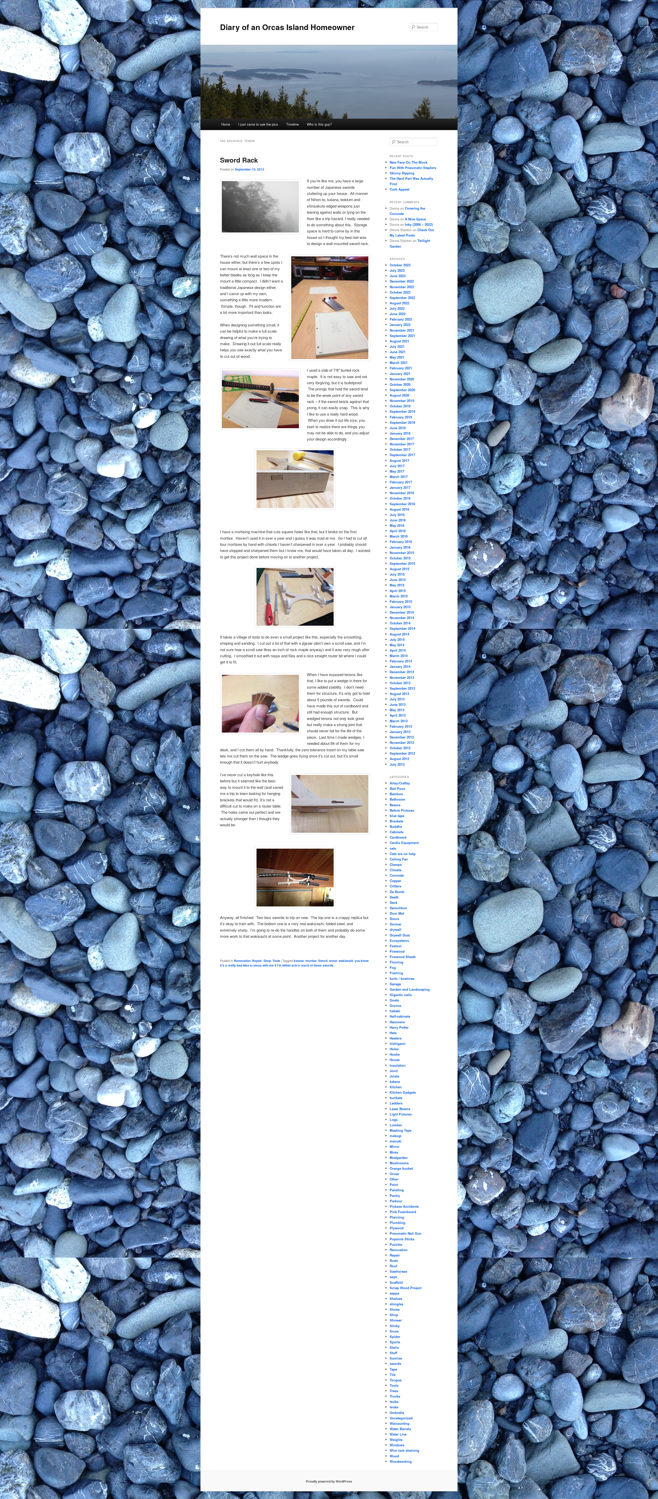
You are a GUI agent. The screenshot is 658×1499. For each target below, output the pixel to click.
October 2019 (400, 406)
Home (225, 124)
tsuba (394, 1401)
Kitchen (396, 1086)
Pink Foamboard (403, 1211)
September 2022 (402, 297)
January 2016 (400, 547)
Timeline (292, 124)
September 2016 (402, 503)
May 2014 (397, 644)
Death (394, 897)
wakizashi (346, 960)
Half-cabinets (400, 1016)
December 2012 (402, 737)
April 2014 (398, 650)
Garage (395, 983)
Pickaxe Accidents (404, 1206)
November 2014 (402, 617)
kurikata (396, 1097)
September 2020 (402, 389)
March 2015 (399, 596)
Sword (322, 960)
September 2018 (402, 422)
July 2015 (397, 574)
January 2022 (400, 324)
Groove (395, 1005)
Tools (276, 960)
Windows (397, 1444)
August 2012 (399, 758)
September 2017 (402, 454)
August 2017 (399, 460)
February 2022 (401, 319)
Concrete (397, 875)
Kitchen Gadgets (403, 1092)
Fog (393, 967)
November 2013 (402, 677)
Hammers (397, 1021)
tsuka (394, 1406)
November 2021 (402, 330)
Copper (395, 880)
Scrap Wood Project (406, 1287)
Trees (394, 1390)
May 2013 (397, 709)
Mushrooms (399, 1162)
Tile (393, 1374)
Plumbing (397, 1222)
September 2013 (402, 688)
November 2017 (402, 444)
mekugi (395, 1135)
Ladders (396, 1103)
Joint (394, 1070)
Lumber (396, 1124)
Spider (395, 1336)
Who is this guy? (319, 124)
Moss (394, 1152)
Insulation (398, 1065)
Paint (394, 1184)
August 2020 (399, 395)
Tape (393, 1369)
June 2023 (398, 275)
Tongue (395, 1380)
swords (395, 1363)
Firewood (397, 951)
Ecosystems (399, 940)
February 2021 (401, 368)
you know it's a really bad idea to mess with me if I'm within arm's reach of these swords (294, 963)
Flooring (396, 962)
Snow (394, 1331)
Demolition (398, 907)
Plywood (397, 1227)
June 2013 (398, 704)
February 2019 (401, 417)
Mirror (394, 1146)
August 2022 (399, 303)
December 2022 (402, 281)
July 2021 (397, 346)
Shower (396, 1320)
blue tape (397, 815)
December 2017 (402, 438)
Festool (395, 945)
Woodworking (401, 1461)
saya (393, 1276)
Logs (394, 1119)
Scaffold (396, 1282)
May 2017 (397, 471)
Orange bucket (401, 1168)
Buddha (396, 826)
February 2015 (401, 601)
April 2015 (398, 590)
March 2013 (399, 720)
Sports (395, 1341)
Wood (394, 1456)
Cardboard (398, 837)
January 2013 (400, 731)
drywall (395, 929)
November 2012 (402, 742)
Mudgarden (399, 1157)
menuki (395, 1141)
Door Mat (397, 913)
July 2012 (397, 764)
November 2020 (402, 379)
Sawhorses (398, 1271)
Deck (393, 902)
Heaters (395, 1038)
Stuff (393, 1352)
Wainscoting (399, 1423)
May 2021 (397, 357)
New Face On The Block (408, 162)
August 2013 (399, 693)
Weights (396, 1439)
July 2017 (397, 465)
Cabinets (397, 831)
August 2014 (399, 634)
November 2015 (402, 552)
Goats (394, 1000)
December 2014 (402, 612)
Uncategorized (401, 1418)
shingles (396, 1303)
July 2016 (397, 514)
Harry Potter (399, 1027)
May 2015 (397, 585)
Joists (394, 1076)
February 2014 (401, 661)
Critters (395, 886)
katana (299, 960)
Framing (396, 972)
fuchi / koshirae (402, 978)
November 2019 (402, 400)
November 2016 (402, 492)
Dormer (395, 924)
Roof (393, 1265)
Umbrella (397, 1412)
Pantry (395, 1195)
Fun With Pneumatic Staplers (413, 167)
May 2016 (397, 525)
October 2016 (400, 498)
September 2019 (402, 411)
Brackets (396, 821)
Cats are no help (403, 853)
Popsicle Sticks (402, 1238)
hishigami (398, 1043)
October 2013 (400, 682)
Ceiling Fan (399, 859)
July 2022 (397, 308)
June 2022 (398, 313)
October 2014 (400, 623)
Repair (257, 960)
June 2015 (398, 579)
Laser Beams (400, 1108)
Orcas (394, 1173)
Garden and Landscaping (410, 989)
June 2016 (398, 520)
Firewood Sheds (403, 956)
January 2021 (400, 373)
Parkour (396, 1200)
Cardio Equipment (404, 842)
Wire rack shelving (404, 1450)
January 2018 (400, 433)
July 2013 (397, 699)
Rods (394, 1260)
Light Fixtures (401, 1114)
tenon (333, 960)
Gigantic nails (401, 994)
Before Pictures (402, 810)
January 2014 (400, 666)
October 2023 (400, 265)
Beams (395, 804)
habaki (395, 1010)
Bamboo (396, 793)
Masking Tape (401, 1130)
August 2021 (399, 341)
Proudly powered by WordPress (329, 1481)
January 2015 (400, 606)
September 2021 (402, 335)
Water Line (398, 1434)
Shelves (396, 1298)
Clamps (396, 864)
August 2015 (399, 568)
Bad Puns (397, 788)
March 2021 (399, 362)
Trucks (395, 1396)
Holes (394, 1048)
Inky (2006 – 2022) (419, 224)
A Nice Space (415, 219)
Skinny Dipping (402, 173)
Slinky (395, 1325)
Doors (394, 918)
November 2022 (402, 286)
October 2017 (400, 449)
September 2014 (402, 628)
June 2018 (398, 427)
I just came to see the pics (258, 124)
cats (393, 848)
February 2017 (401, 482)
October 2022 (400, 292)
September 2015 (402, 563)
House (395, 1059)
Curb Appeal (399, 189)
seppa (394, 1293)
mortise (311, 960)
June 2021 (398, 351)
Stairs (394, 1347)
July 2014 (397, 639)
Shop (267, 960)
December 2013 (402, 671)
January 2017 (400, 487)
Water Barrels (400, 1428)
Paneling (397, 1189)
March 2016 (399, 536)
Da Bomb (397, 891)
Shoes (395, 1309)
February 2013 (401, 726)
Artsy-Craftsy (400, 783)
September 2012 (402, 753)
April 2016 (398, 530)
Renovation (242, 960)
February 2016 (401, 541)
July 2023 (397, 270)
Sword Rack (239, 160)
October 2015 (400, 558)
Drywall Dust (400, 935)
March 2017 (399, 476)
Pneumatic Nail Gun (406, 1233)
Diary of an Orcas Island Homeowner (287, 26)
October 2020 (400, 384)
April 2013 (398, 715)
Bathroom (397, 799)
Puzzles (396, 1244)
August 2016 (399, 509)
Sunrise (396, 1358)
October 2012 (400, 747)
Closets (395, 869)
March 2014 (399, 655)
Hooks (395, 1054)
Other (394, 1179)
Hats (393, 1032)
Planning (397, 1217)
